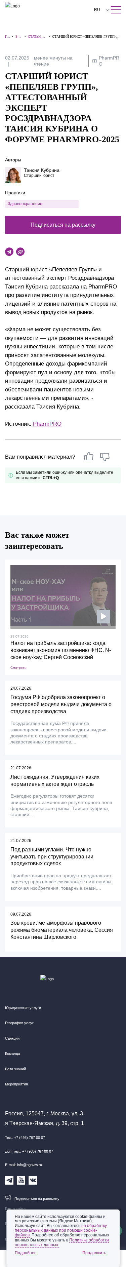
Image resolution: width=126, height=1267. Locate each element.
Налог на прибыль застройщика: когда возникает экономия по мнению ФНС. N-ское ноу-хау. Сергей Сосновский (60, 650)
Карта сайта (15, 1208)
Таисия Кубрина (41, 170)
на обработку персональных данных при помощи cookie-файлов (61, 1230)
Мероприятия (16, 1084)
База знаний (15, 1069)
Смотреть (18, 667)
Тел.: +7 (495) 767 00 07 (25, 1138)
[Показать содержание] (116, 10)
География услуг (19, 1023)
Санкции (12, 1038)
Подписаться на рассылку (63, 225)
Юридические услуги (23, 1008)
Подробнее (26, 1253)
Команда (12, 1053)
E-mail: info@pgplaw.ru (23, 1165)
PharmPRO (47, 424)
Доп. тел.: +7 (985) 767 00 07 (29, 1151)
